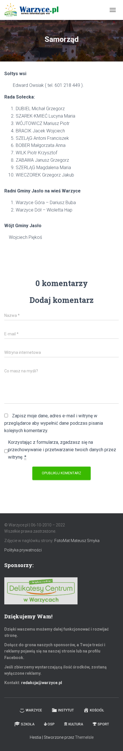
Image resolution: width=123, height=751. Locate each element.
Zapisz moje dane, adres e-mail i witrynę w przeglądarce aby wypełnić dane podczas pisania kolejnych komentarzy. (53, 423)
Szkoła (28, 724)
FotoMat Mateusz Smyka (77, 540)
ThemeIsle (84, 737)
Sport (103, 724)
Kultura (75, 724)
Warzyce (34, 710)
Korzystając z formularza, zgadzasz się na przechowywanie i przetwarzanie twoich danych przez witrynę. (62, 450)
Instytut (66, 710)
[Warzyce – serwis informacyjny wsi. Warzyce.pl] (33, 10)
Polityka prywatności (23, 550)
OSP (51, 724)
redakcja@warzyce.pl (41, 682)
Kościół (97, 710)
